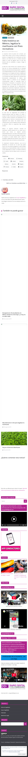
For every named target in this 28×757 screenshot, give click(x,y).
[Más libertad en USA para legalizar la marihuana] (14, 324)
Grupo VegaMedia (20, 197)
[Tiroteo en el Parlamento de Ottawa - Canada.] (7, 574)
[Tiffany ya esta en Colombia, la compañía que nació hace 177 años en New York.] (20, 576)
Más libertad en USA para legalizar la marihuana (13, 423)
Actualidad (5, 37)
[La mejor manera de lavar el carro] (20, 566)
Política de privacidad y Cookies (14, 751)
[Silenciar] (23, 525)
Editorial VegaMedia (5, 707)
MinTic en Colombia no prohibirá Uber (16, 183)
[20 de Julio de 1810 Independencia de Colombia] (7, 566)
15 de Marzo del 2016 (8, 180)
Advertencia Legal (5, 715)
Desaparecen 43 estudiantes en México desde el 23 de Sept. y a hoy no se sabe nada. (13, 314)
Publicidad (3, 712)
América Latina (11, 37)
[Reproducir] (2, 525)
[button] (14, 519)
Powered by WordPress (21, 742)
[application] (14, 519)
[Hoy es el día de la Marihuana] (14, 432)
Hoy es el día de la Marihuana (11, 447)
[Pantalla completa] (25, 525)
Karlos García (15, 51)
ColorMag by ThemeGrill (10, 742)
